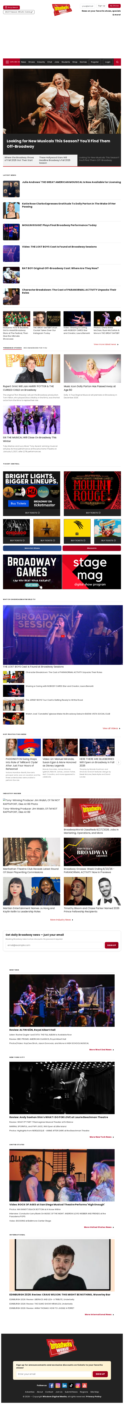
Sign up (111, 945)
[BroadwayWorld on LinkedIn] (64, 1385)
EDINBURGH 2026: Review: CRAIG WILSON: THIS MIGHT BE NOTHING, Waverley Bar (59, 1294)
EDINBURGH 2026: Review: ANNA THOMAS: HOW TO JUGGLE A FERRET (41, 1308)
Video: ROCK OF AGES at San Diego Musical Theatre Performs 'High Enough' (57, 1204)
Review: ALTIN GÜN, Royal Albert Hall (32, 1030)
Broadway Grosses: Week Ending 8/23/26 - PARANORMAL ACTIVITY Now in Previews (89, 870)
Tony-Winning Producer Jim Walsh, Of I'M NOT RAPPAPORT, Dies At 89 (30, 810)
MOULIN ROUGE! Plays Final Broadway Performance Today (59, 225)
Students (66, 62)
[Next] (118, 318)
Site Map (94, 1392)
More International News (98, 1314)
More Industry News (60, 919)
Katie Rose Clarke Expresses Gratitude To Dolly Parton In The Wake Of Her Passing (69, 205)
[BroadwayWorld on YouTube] (84, 1385)
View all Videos (110, 728)
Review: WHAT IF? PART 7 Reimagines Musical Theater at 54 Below (41, 1122)
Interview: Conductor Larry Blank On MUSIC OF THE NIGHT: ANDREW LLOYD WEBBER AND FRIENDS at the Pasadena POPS (57, 1215)
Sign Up (100, 1374)
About (40, 1392)
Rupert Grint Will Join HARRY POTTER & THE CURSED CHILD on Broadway (28, 388)
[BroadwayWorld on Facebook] (51, 1385)
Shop (74, 62)
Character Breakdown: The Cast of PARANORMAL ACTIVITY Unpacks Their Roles (69, 291)
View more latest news (105, 344)
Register (95, 62)
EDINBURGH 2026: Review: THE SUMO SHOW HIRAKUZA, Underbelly (41, 1304)
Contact (49, 1392)
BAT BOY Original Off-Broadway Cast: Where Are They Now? (60, 268)
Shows (31, 62)
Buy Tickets (31, 512)
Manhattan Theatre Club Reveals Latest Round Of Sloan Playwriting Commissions (31, 870)
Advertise (29, 1392)
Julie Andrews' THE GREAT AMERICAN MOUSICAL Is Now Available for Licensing (71, 182)
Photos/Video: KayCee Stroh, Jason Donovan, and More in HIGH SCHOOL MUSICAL (49, 1043)
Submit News (71, 1392)
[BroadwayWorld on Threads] (78, 1385)
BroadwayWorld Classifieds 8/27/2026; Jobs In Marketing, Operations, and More (91, 831)
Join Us (58, 1392)
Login (107, 62)
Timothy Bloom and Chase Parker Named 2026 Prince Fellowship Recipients (91, 910)
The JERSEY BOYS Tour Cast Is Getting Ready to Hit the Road (54, 700)
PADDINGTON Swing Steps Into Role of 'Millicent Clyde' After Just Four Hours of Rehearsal (22, 764)
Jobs (56, 62)
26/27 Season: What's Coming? (19, 12)
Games (83, 62)
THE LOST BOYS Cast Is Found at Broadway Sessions (33, 666)
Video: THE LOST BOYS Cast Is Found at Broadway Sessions (59, 246)
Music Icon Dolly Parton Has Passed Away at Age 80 (90, 388)
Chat (49, 62)
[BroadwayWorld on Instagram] (58, 1385)
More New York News (101, 1137)
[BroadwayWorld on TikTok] (71, 1385)
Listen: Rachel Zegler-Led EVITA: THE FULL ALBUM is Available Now (40, 1034)
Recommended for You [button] (35, 348)
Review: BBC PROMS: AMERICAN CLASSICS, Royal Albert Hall (37, 1039)
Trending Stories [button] (12, 348)
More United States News (98, 1227)
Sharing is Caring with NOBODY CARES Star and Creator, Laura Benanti (59, 686)
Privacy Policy (93, 1396)
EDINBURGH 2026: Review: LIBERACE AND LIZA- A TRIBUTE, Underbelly (41, 1299)
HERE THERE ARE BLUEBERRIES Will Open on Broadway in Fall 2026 (97, 762)
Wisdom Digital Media (55, 1396)
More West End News (100, 1049)
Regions (84, 1392)
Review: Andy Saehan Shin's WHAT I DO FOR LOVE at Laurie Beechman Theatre (58, 1117)
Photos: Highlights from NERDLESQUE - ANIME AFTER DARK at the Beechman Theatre (49, 1130)
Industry (41, 62)
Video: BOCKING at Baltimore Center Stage (30, 1221)
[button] (117, 62)
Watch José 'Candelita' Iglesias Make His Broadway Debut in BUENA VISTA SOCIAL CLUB (68, 714)
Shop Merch (13, 7)
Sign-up (101, 6)
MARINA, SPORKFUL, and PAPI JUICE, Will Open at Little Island (37, 1126)
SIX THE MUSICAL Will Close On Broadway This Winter (29, 439)
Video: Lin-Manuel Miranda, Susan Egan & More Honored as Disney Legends (59, 762)
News (23, 62)
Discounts (91, 548)
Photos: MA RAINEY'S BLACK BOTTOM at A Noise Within (35, 1209)
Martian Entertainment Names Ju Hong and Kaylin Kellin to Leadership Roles (29, 910)
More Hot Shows (32, 548)
